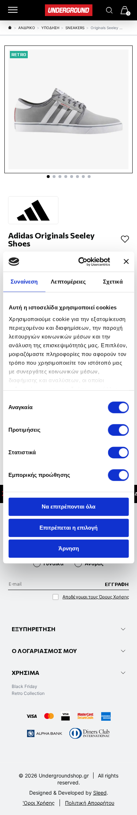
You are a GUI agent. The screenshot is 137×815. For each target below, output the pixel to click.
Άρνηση (68, 548)
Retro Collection (28, 693)
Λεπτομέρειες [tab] (68, 281)
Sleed (100, 793)
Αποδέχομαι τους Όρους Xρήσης (95, 597)
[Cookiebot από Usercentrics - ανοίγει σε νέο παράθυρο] (81, 261)
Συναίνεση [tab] (24, 281)
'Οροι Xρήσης (39, 803)
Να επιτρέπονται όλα (68, 506)
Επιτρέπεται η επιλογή (68, 528)
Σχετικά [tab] (113, 281)
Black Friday (24, 686)
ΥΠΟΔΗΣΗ (50, 27)
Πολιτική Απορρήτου (89, 803)
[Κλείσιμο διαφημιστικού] (126, 261)
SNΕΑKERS (74, 27)
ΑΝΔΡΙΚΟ (26, 27)
